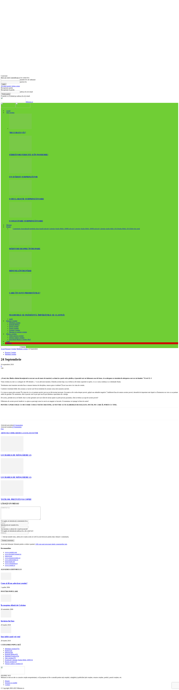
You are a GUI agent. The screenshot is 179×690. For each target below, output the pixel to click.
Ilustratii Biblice (14, 324)
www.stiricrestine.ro (11, 560)
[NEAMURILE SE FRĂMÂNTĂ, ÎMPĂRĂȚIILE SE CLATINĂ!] (20, 311)
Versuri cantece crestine (16, 338)
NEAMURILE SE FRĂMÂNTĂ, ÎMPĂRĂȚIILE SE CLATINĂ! (37, 315)
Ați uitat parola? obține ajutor (10, 86)
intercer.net (8, 556)
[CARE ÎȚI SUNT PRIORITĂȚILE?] (20, 289)
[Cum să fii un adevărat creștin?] (6, 579)
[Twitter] (11, 371)
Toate (11, 229)
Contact (7, 685)
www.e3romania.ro (11, 563)
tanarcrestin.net (10, 562)
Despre (7, 681)
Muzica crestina (11, 334)
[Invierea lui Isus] (6, 617)
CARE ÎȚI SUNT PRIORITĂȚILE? (24, 293)
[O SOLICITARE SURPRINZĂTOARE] (20, 217)
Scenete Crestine (14, 330)
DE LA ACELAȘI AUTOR (28, 433)
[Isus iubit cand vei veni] (6, 632)
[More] (34, 371)
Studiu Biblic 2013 (124, 229)
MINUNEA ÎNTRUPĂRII (20, 271)
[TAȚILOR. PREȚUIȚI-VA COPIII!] (12, 495)
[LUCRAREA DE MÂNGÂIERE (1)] (12, 473)
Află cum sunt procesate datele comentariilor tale (51, 544)
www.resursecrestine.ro (12, 558)
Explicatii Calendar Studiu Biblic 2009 (80, 229)
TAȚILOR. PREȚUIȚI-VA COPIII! (16, 499)
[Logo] (8, 107)
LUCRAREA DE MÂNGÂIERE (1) (16, 477)
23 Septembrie (18, 425)
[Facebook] (4, 371)
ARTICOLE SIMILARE (10, 433)
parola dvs (23, 82)
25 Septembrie (17, 427)
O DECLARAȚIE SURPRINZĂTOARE (26, 199)
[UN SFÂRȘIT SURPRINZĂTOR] (20, 173)
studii (11, 319)
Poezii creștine (14, 326)
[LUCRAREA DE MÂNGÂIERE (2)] (12, 451)
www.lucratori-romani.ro (13, 554)
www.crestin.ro (10, 565)
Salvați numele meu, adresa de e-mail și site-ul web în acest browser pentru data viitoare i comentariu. (36, 537)
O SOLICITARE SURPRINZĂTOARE (26, 221)
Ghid (8, 341)
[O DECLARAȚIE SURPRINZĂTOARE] (20, 195)
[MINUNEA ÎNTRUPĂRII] (20, 267)
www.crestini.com (11, 552)
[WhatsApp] (26, 371)
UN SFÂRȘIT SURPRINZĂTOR (23, 177)
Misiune (9, 225)
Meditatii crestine (14, 323)
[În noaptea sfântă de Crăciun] (6, 601)
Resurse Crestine (11, 321)
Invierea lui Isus (7, 621)
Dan (2, 429)
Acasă (8, 111)
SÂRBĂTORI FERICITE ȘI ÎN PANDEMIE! (28, 155)
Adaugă (8, 343)
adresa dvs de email (26, 92)
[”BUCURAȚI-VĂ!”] (20, 128)
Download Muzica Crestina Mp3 (20, 339)
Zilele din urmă (135, 229)
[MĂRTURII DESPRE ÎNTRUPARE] (20, 245)
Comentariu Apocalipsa (20, 229)
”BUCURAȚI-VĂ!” (17, 133)
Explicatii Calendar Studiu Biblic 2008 (55, 229)
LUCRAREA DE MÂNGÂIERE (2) (16, 455)
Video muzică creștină (16, 336)
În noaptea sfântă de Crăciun (13, 605)
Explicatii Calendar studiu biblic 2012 (105, 229)
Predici (8, 227)
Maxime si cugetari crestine (18, 332)
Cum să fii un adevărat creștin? (14, 583)
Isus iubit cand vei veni (10, 637)
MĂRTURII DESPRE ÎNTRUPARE (24, 249)
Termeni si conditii (11, 683)
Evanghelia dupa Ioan (35, 229)
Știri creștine (10, 112)
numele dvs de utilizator (28, 80)
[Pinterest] (19, 371)
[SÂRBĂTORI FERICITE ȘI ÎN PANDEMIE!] (20, 151)
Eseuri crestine (14, 328)
